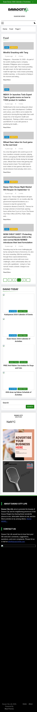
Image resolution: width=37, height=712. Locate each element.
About (31, 704)
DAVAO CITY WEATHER (18, 420)
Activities (13, 311)
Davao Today (22, 311)
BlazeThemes (9, 709)
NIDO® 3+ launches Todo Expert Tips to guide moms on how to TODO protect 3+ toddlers (17, 97)
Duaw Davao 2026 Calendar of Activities (17, 2)
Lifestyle (13, 47)
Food (7, 47)
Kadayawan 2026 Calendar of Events (18, 315)
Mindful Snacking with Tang (15, 52)
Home (25, 704)
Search (6, 403)
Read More (7, 80)
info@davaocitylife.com (16, 541)
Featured (23, 362)
